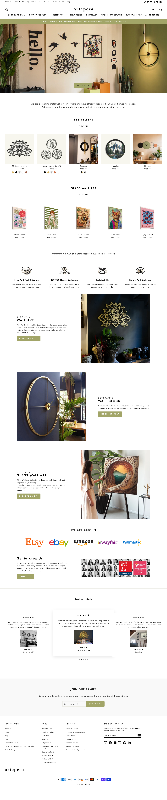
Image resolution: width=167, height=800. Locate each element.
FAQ (6, 739)
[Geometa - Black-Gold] (82, 172)
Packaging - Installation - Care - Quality (19, 746)
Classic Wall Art (48, 752)
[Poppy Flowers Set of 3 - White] (58, 172)
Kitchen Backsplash (111, 15)
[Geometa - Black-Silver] (85, 172)
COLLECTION (58, 15)
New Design (46, 739)
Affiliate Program (58, 2)
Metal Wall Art (47, 729)
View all (84, 126)
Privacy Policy (71, 739)
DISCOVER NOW (28, 338)
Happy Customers (11, 743)
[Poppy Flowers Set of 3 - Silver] (51, 172)
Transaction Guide (72, 746)
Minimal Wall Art (48, 759)
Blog (68, 2)
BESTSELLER (91, 15)
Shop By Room (15, 15)
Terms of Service (72, 729)
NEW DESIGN (76, 15)
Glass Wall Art (134, 15)
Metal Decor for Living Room (50, 747)
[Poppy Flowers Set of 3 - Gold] (48, 172)
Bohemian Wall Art (49, 762)
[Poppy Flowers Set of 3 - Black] (45, 172)
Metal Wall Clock (48, 732)
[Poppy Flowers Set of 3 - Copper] (55, 172)
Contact (17, 2)
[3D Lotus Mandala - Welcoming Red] (26, 172)
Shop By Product (38, 15)
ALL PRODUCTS (152, 15)
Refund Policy (71, 736)
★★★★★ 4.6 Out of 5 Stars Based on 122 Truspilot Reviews (83, 253)
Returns (46, 2)
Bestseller (45, 736)
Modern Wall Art (48, 755)
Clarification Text (72, 743)
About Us (8, 2)
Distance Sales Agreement (75, 750)
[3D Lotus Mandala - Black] (16, 172)
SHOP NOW (83, 85)
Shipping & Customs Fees (31, 2)
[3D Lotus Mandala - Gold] (13, 172)
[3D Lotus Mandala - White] (23, 172)
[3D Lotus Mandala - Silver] (19, 172)
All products (46, 743)
